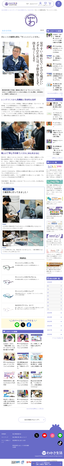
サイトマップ (5, 437)
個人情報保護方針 (16, 434)
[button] (46, 463)
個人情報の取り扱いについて (19, 437)
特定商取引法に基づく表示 (19, 440)
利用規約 (4, 434)
